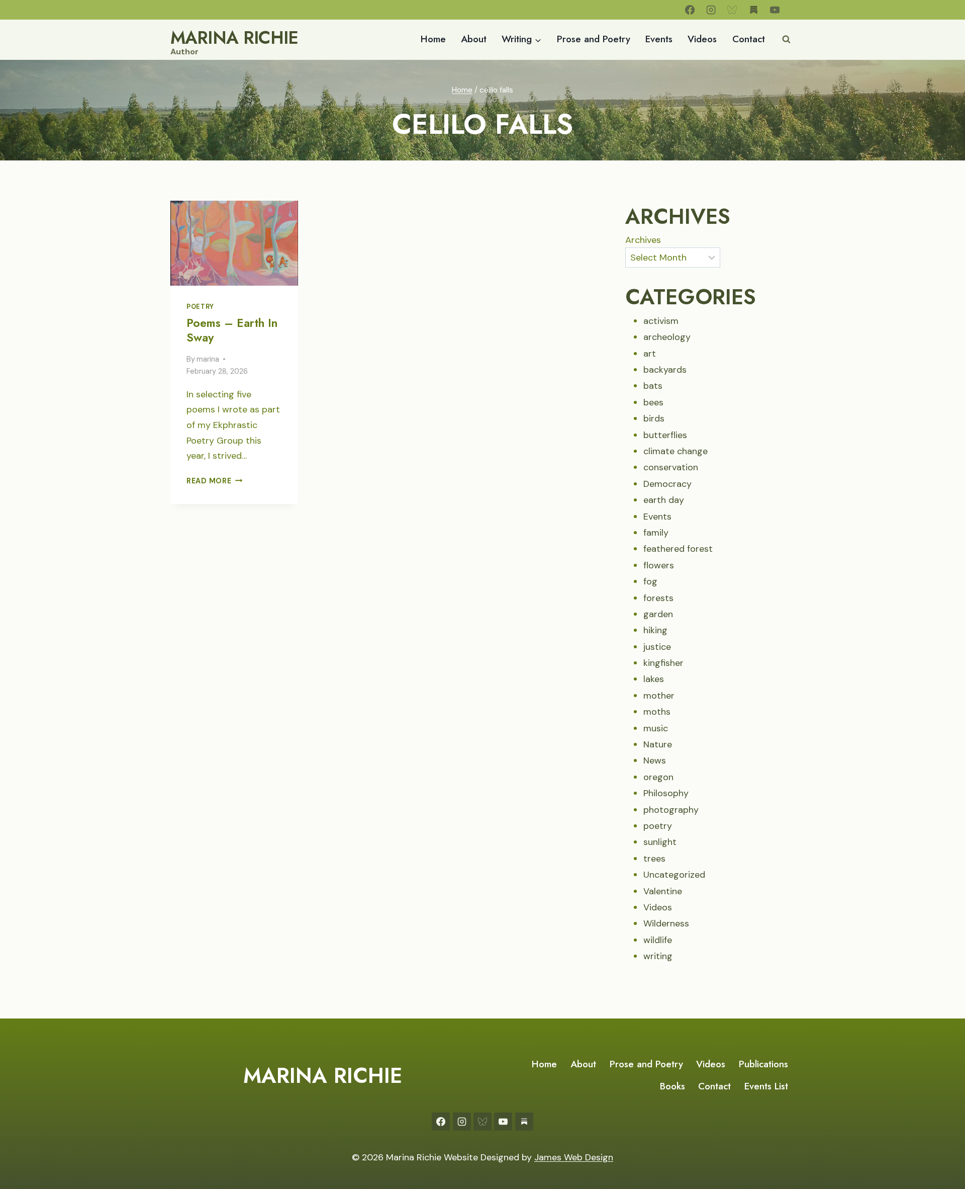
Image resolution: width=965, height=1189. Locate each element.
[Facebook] (690, 10)
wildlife (657, 940)
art (649, 354)
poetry (200, 307)
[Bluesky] (732, 10)
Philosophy (666, 793)
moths (656, 712)
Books (672, 1086)
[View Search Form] (786, 39)
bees (653, 402)
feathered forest (678, 549)
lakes (653, 679)
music (655, 728)
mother (658, 696)
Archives (643, 240)
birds (653, 418)
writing (657, 956)
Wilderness (666, 923)
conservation (670, 467)
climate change (675, 451)
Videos (702, 39)
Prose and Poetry (593, 39)
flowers (658, 565)
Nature (657, 744)
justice (657, 647)
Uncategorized (674, 875)
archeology (667, 337)
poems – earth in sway (231, 330)
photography (671, 810)
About (474, 39)
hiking (655, 630)
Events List (766, 1086)
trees (654, 859)
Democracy (667, 484)
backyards (665, 370)
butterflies (665, 435)
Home (433, 39)
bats (652, 386)
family (655, 533)
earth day (663, 500)
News (654, 760)
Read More (214, 480)
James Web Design (573, 1157)
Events (658, 39)
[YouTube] (775, 10)
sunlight (660, 842)
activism (661, 321)
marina (208, 359)
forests (658, 598)
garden (658, 614)
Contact (748, 39)
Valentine (662, 891)
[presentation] (234, 243)
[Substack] (753, 10)
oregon (658, 777)
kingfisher (663, 663)
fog (650, 581)
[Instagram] (711, 10)
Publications (763, 1064)
